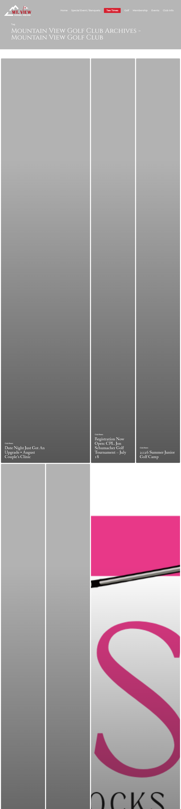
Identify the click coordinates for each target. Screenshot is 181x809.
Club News (9, 443)
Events (155, 10)
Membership (140, 10)
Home (64, 10)
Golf (126, 10)
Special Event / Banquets (85, 10)
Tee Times (112, 10)
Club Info (168, 10)
